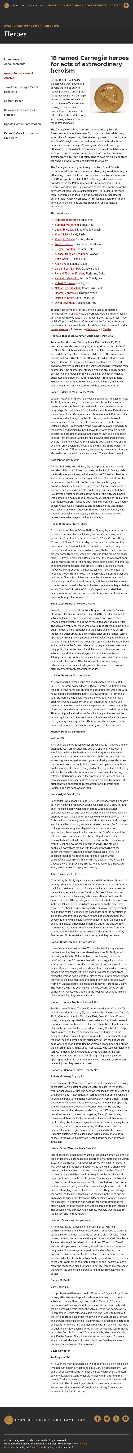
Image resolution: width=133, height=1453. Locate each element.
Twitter (107, 329)
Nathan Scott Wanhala (68, 288)
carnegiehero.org (60, 329)
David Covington (65, 302)
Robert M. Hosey (65, 283)
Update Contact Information (22, 124)
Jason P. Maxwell (65, 229)
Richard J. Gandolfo (66, 278)
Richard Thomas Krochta (69, 273)
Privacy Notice (37, 1447)
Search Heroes (13, 101)
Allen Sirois (62, 263)
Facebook (92, 329)
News (88, 5)
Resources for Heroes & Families (19, 112)
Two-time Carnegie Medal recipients (21, 89)
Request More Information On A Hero (21, 135)
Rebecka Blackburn (66, 220)
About (78, 5)
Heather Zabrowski (66, 293)
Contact (116, 5)
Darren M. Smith (64, 298)
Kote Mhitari (62, 234)
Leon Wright (62, 259)
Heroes (53, 5)
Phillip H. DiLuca (65, 239)
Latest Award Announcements (14, 61)
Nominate (66, 5)
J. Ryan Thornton (65, 249)
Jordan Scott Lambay (67, 268)
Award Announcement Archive (18, 75)
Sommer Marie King (67, 224)
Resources (100, 5)
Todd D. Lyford (63, 244)
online (74, 313)
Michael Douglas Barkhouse (72, 254)
